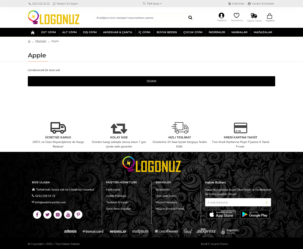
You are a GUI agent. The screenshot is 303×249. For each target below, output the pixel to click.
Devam (151, 81)
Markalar (40, 41)
